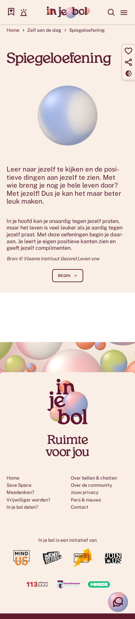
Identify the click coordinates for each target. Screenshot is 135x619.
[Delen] (128, 62)
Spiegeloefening (87, 30)
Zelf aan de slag (44, 30)
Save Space (19, 485)
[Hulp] (23, 12)
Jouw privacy (85, 492)
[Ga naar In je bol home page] (67, 12)
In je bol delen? (22, 507)
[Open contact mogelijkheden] (117, 602)
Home (13, 30)
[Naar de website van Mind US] (22, 565)
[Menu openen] (123, 12)
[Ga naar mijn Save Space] (11, 12)
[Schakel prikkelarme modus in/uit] (128, 73)
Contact (79, 507)
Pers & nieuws (86, 499)
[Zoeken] (111, 12)
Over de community (91, 485)
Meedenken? (20, 492)
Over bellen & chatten (94, 478)
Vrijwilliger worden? (28, 499)
